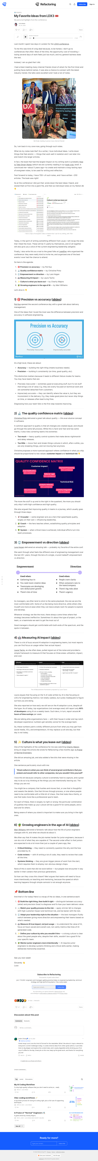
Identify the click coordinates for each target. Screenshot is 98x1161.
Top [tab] (16, 1079)
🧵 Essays (18, 12)
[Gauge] (81, 37)
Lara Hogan (19, 547)
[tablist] (22, 1021)
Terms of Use (58, 991)
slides (56, 299)
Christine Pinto (20, 418)
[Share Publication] (74, 4)
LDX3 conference (61, 44)
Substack (41, 1159)
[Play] (25, 37)
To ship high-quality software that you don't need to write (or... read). (36, 1087)
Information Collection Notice (48, 993)
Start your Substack (45, 1155)
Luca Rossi (22, 23)
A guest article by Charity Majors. (25, 1115)
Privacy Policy (63, 993)
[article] (49, 1088)
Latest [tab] (21, 1079)
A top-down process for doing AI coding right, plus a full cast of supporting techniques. (39, 1101)
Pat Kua (17, 304)
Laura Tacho (19, 650)
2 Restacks (37, 1000)
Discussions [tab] (28, 1079)
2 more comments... (20, 1069)
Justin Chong (22, 1038)
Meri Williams (20, 830)
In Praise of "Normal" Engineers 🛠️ (29, 1113)
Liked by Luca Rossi (25, 1041)
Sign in (92, 4)
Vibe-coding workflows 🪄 (26, 1098)
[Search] (70, 4)
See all (18, 1126)
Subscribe (82, 4)
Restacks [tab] (27, 1021)
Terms (53, 1152)
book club (69, 165)
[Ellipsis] (82, 1038)
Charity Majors (73, 747)
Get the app (56, 1155)
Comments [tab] (18, 1021)
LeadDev (63, 251)
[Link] (11, 299)
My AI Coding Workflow (24, 1085)
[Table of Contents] (2, 580)
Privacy (49, 1152)
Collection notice (60, 1152)
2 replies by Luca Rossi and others (31, 1061)
